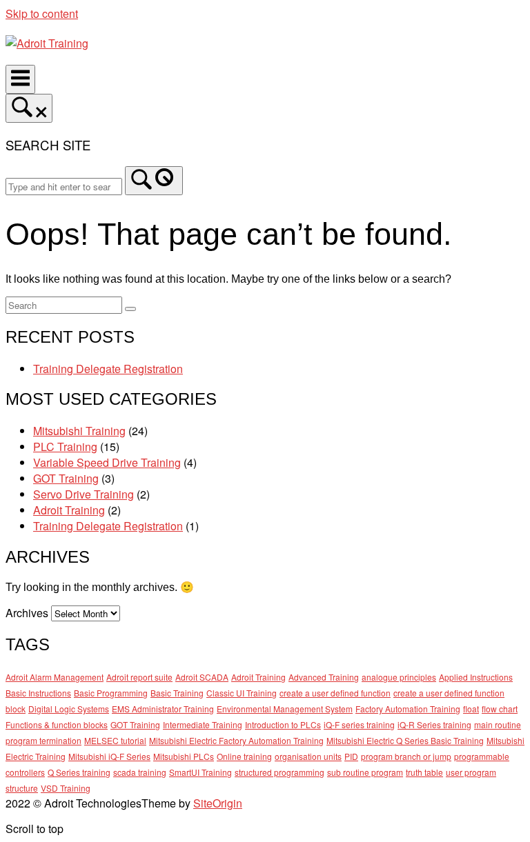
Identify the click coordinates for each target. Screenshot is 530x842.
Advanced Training (323, 677)
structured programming (279, 772)
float (471, 708)
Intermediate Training (202, 724)
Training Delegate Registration (108, 369)
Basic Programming (111, 693)
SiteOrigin (217, 803)
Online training (244, 756)
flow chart (500, 708)
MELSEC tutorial (115, 740)
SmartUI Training (200, 772)
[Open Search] (29, 108)
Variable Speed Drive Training (107, 462)
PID (351, 756)
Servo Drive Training (83, 494)
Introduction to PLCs (283, 724)
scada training (139, 772)
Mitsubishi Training (79, 431)
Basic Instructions (38, 693)
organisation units (308, 756)
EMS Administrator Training (163, 708)
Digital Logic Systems (68, 708)
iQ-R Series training (434, 724)
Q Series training (79, 772)
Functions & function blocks (57, 724)
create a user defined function (335, 693)
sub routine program (365, 772)
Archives (27, 613)
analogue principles (399, 677)
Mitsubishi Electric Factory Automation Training (236, 740)
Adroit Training (69, 510)
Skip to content (42, 13)
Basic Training (177, 693)
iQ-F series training (359, 724)
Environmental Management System (285, 708)
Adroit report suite (139, 677)
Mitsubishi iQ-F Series (109, 756)
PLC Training (65, 446)
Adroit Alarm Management (55, 677)
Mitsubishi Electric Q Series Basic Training (405, 740)
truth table (424, 772)
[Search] (154, 180)
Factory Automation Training (407, 708)
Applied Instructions (476, 677)
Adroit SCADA (201, 677)
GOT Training (66, 478)
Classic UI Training (241, 693)
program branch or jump (406, 756)
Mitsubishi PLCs (183, 756)
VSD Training (65, 788)
